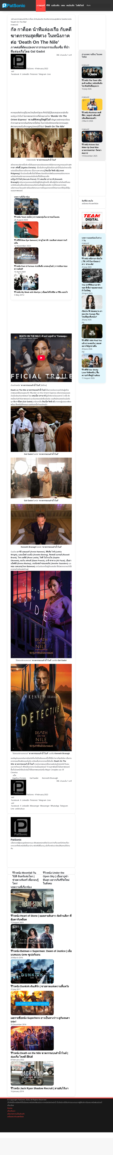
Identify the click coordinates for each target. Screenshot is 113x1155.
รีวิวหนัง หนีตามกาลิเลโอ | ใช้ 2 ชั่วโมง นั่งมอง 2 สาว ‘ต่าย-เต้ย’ (92, 261)
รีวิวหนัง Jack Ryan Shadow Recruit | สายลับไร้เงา (40, 1088)
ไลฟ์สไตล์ (80, 5)
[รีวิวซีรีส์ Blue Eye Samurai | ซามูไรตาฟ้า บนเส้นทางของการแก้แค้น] (26, 237)
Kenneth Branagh (50, 778)
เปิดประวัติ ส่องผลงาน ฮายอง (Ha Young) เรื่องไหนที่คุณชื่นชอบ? (92, 314)
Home (9, 1108)
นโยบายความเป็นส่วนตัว (16, 1114)
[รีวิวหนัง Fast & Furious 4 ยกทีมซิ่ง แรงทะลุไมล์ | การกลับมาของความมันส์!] (26, 263)
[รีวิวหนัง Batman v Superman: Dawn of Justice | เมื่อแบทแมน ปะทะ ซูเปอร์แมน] (32, 948)
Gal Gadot (34, 778)
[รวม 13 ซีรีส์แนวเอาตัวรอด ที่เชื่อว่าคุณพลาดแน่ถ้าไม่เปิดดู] (92, 282)
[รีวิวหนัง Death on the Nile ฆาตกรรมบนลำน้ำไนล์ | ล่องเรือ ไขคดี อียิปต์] (32, 1050)
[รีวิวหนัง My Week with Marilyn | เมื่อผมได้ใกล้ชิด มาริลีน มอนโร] (26, 289)
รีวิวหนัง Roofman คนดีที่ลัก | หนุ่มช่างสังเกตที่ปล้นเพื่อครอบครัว (91, 115)
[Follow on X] (34, 68)
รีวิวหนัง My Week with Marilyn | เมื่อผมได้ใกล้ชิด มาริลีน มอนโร (41, 292)
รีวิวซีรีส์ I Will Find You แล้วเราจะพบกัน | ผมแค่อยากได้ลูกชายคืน (92, 343)
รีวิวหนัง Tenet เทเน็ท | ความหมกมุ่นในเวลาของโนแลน (36, 217)
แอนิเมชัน (55, 5)
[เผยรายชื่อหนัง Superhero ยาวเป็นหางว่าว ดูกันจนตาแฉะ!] (32, 1014)
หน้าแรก (14, 19)
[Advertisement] (41, 93)
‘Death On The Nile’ (54, 126)
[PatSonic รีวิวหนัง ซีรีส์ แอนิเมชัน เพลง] (13, 5)
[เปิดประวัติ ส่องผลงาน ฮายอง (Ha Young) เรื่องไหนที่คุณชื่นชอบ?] (92, 308)
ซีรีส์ (48, 5)
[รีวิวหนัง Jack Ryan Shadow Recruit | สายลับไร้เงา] (32, 1085)
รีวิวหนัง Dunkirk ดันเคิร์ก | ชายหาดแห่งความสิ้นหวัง (40, 986)
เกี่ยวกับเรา (11, 1111)
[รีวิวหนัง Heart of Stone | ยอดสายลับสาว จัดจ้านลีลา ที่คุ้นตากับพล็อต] (32, 912)
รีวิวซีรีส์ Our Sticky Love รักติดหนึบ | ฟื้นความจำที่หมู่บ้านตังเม (91, 372)
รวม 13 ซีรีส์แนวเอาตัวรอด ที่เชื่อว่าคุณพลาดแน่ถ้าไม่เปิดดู (92, 288)
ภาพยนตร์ (41, 5)
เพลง (63, 5)
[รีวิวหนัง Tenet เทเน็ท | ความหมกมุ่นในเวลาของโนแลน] (26, 214)
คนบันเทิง (70, 5)
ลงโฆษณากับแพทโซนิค (90, 203)
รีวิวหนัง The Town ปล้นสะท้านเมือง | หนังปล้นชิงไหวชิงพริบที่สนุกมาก (92, 83)
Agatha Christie (19, 778)
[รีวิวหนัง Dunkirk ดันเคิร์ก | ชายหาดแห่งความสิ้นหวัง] (32, 983)
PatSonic (30, 68)
